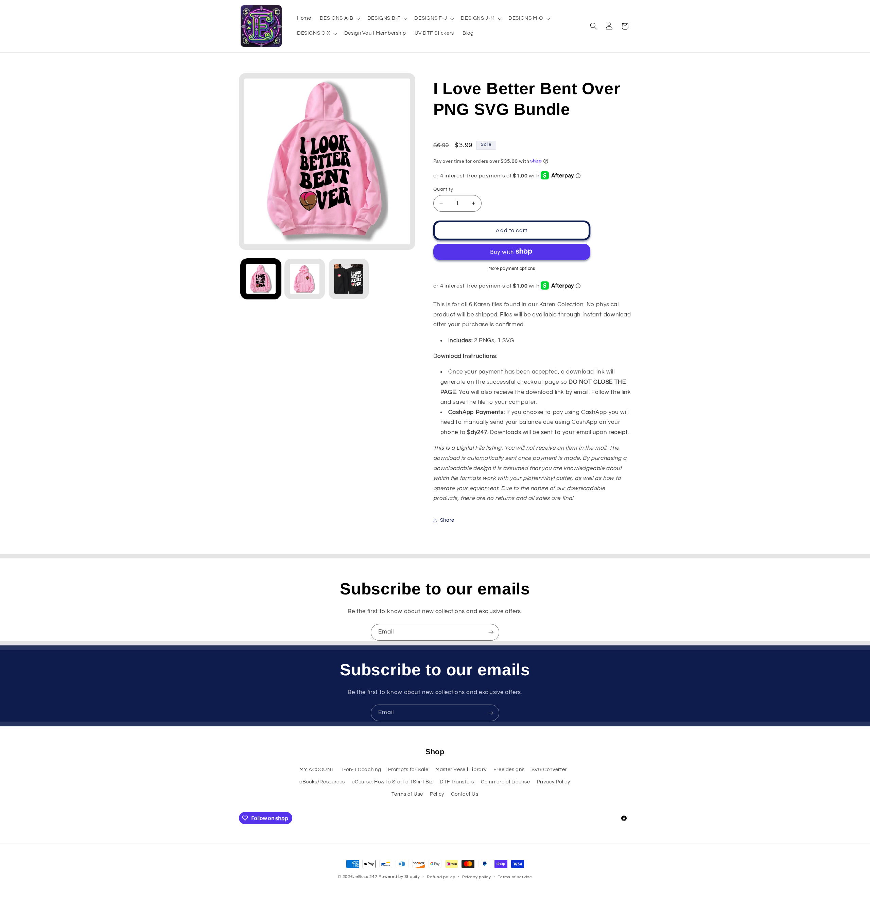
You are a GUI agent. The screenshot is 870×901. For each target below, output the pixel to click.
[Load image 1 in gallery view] (261, 279)
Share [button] (447, 520)
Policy (437, 794)
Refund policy (441, 877)
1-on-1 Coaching (361, 769)
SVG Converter (549, 769)
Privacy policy (476, 877)
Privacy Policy (553, 781)
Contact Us (464, 794)
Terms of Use (407, 794)
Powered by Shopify (399, 877)
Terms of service (515, 877)
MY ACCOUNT (316, 769)
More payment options (511, 268)
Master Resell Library (460, 769)
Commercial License (505, 781)
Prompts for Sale (408, 769)
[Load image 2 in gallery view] (304, 279)
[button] (339, 18)
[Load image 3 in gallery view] (349, 279)
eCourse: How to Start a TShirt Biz (392, 781)
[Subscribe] (491, 632)
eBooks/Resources (322, 781)
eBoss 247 (366, 877)
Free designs (509, 769)
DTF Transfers (457, 781)
